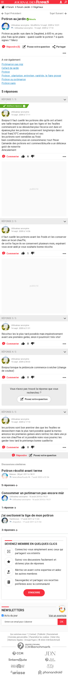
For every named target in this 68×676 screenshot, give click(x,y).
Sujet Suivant (56, 13)
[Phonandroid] (50, 672)
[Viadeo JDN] (50, 666)
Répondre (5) (13, 47)
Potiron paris (9, 83)
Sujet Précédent (13, 13)
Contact (32, 634)
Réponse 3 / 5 (9, 318)
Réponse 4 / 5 (9, 352)
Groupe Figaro (31, 640)
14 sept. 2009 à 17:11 (20, 115)
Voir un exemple (57, 615)
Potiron (6, 71)
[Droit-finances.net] (50, 660)
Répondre (21, 455)
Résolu (32, 19)
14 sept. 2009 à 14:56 (20, 231)
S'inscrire (34, 592)
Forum (10, 7)
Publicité (41, 634)
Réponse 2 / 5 (9, 221)
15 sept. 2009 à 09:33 (20, 362)
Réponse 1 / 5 (9, 99)
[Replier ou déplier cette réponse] (64, 99)
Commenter (12, 156)
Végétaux (38, 7)
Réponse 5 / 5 (9, 412)
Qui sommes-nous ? (19, 634)
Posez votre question (38, 47)
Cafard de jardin (10, 68)
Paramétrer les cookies (39, 637)
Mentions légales (15, 640)
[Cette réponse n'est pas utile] (33, 156)
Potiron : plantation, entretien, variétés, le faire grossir (31, 75)
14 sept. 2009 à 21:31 (20, 328)
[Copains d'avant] (18, 666)
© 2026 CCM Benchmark (49, 640)
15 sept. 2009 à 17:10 (43, 28)
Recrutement (52, 634)
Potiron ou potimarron (14, 79)
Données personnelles (18, 637)
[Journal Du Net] (50, 654)
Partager (61, 47)
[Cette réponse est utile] (23, 156)
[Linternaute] (18, 659)
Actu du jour (11, 615)
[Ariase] (18, 672)
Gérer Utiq (55, 637)
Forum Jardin (23, 7)
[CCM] (18, 654)
